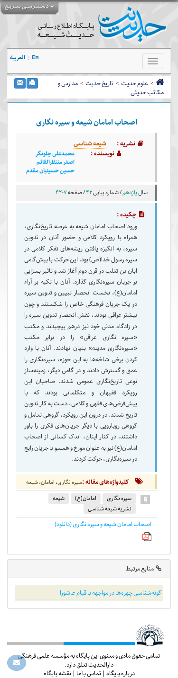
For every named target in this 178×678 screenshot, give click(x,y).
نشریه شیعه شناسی (109, 508)
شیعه (59, 498)
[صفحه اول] (160, 83)
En (35, 57)
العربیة (17, 57)
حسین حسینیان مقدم (50, 171)
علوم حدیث (134, 83)
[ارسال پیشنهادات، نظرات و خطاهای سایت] (16, 663)
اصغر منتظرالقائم (56, 162)
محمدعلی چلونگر (55, 154)
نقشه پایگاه (57, 673)
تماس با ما (88, 673)
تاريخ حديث (99, 83)
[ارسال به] (20, 83)
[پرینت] (32, 83)
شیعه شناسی (90, 143)
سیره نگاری (119, 498)
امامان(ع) (85, 498)
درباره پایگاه (120, 673)
